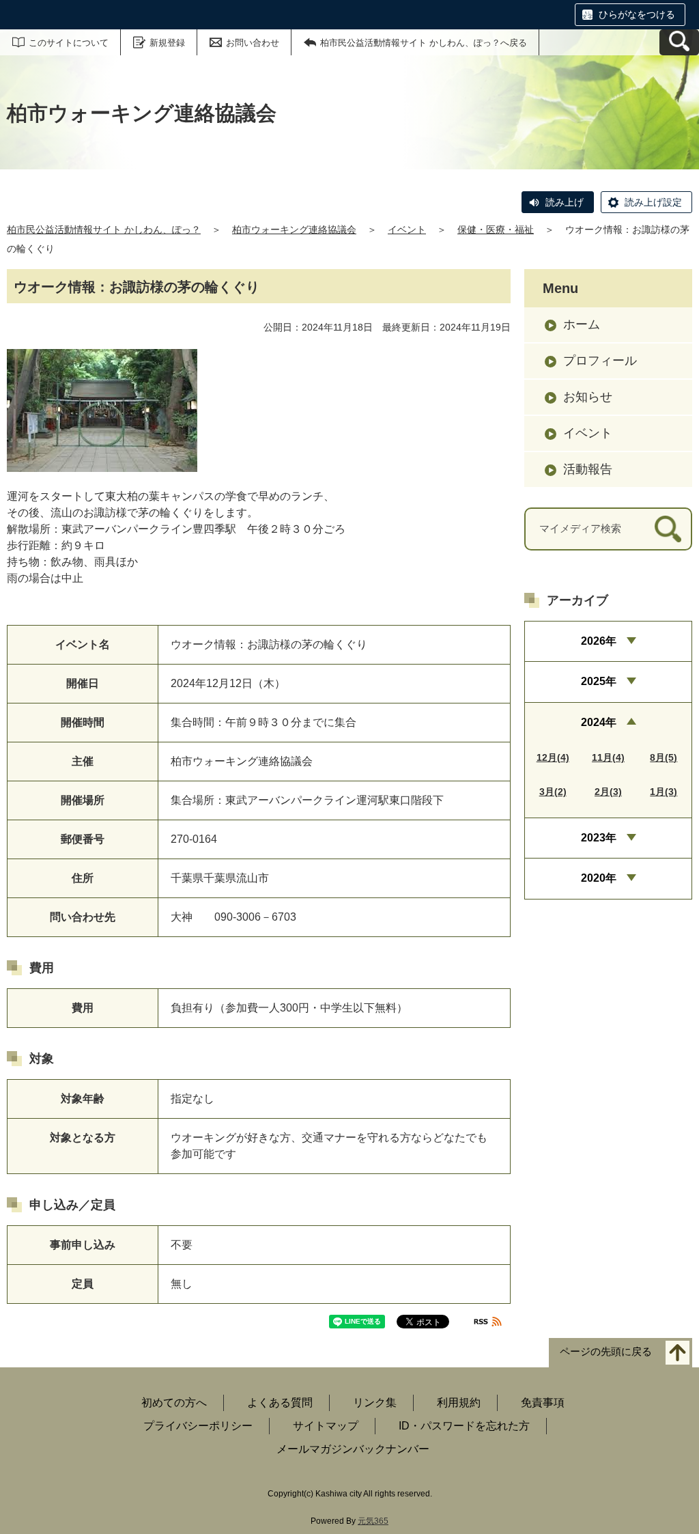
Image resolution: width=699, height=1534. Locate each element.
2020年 (598, 878)
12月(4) (553, 757)
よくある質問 (280, 1402)
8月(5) (663, 757)
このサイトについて (69, 43)
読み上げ (564, 202)
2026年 (598, 641)
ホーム (581, 324)
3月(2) (553, 791)
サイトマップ (325, 1426)
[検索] (668, 529)
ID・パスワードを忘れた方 (464, 1426)
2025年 (598, 681)
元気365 (373, 1521)
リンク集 (375, 1402)
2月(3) (608, 791)
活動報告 (587, 469)
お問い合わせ (252, 43)
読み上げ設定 (653, 202)
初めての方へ (174, 1402)
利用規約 (459, 1402)
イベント (407, 229)
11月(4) (608, 757)
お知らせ (587, 397)
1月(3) (663, 791)
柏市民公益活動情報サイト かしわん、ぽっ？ (104, 229)
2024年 (598, 722)
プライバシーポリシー (198, 1426)
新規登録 (167, 43)
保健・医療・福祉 (495, 229)
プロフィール (600, 360)
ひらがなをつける (637, 14)
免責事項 (543, 1402)
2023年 (598, 837)
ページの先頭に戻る (606, 1352)
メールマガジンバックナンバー (352, 1449)
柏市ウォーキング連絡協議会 (294, 229)
